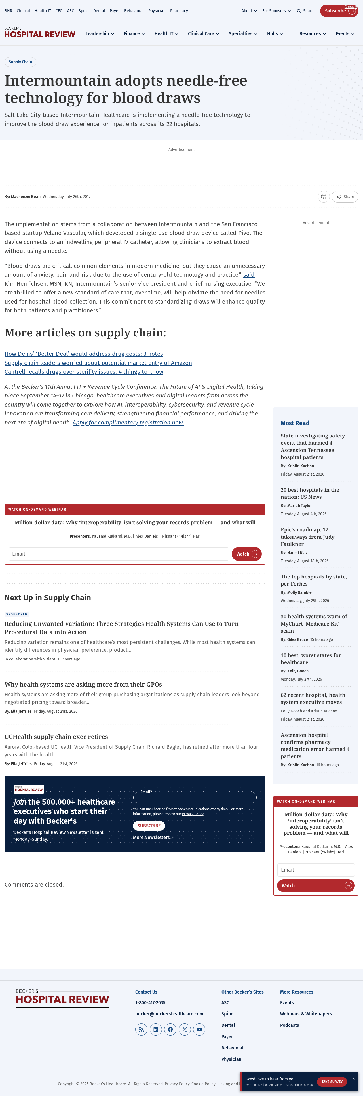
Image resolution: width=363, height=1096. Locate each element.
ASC (70, 11)
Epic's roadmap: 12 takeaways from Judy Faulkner (307, 536)
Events (342, 33)
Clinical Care (201, 33)
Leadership (97, 33)
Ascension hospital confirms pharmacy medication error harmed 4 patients (315, 745)
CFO (59, 11)
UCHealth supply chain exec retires (56, 737)
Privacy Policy (193, 814)
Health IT (43, 11)
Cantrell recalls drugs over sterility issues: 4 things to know (84, 371)
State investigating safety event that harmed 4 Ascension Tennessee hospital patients (313, 446)
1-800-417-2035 (150, 1002)
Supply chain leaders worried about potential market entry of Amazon (98, 363)
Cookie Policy (203, 1084)
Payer (115, 11)
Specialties (240, 33)
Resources (310, 33)
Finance (132, 33)
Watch (243, 554)
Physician (157, 11)
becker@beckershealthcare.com (169, 1014)
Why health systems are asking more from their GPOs (83, 684)
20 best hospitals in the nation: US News (310, 493)
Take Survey (332, 1082)
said (249, 274)
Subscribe (335, 11)
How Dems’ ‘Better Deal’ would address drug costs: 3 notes (84, 353)
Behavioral (134, 11)
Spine (84, 11)
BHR (8, 11)
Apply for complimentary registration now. (128, 422)
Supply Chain (20, 62)
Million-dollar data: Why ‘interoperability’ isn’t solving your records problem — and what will (135, 522)
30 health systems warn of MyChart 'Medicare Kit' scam (314, 623)
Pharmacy (179, 11)
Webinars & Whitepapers (306, 1014)
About (247, 11)
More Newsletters (151, 837)
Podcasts (289, 1025)
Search (309, 11)
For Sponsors (274, 11)
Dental (99, 11)
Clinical (23, 11)
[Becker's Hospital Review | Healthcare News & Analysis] (40, 34)
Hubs (272, 33)
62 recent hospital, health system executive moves (313, 698)
